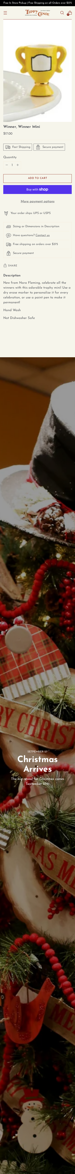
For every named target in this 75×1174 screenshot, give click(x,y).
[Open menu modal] (5, 13)
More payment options (37, 201)
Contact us (42, 235)
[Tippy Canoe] (37, 13)
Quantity (10, 157)
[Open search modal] (62, 13)
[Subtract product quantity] (17, 165)
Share (12, 265)
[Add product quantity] (6, 165)
